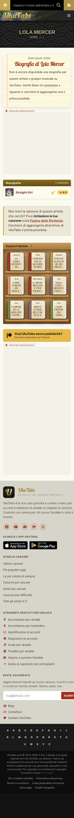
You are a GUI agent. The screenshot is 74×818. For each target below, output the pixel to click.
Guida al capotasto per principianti (31, 664)
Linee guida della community (48, 783)
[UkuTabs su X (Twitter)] (43, 527)
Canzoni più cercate (16, 582)
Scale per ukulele (19, 644)
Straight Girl (24, 192)
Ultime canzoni (13, 563)
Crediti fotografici (44, 787)
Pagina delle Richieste (46, 221)
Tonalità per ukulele (21, 651)
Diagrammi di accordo (23, 638)
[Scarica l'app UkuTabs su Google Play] (43, 545)
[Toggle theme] (5, 5)
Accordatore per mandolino (26, 625)
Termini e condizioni (18, 783)
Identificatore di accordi (24, 632)
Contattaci (15, 712)
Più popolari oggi (14, 569)
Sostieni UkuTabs (19, 718)
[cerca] (58, 5)
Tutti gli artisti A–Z (15, 601)
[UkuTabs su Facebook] (6, 527)
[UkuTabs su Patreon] (34, 527)
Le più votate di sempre (19, 576)
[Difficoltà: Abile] (53, 192)
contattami (50, 85)
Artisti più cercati (14, 588)
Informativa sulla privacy (49, 778)
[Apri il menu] (69, 15)
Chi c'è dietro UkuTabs (20, 778)
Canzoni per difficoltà (17, 595)
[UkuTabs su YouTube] (16, 527)
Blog (11, 706)
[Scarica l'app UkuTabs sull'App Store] (15, 545)
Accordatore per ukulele (24, 619)
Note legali (47, 772)
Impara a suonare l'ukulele (25, 657)
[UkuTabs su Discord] (25, 527)
